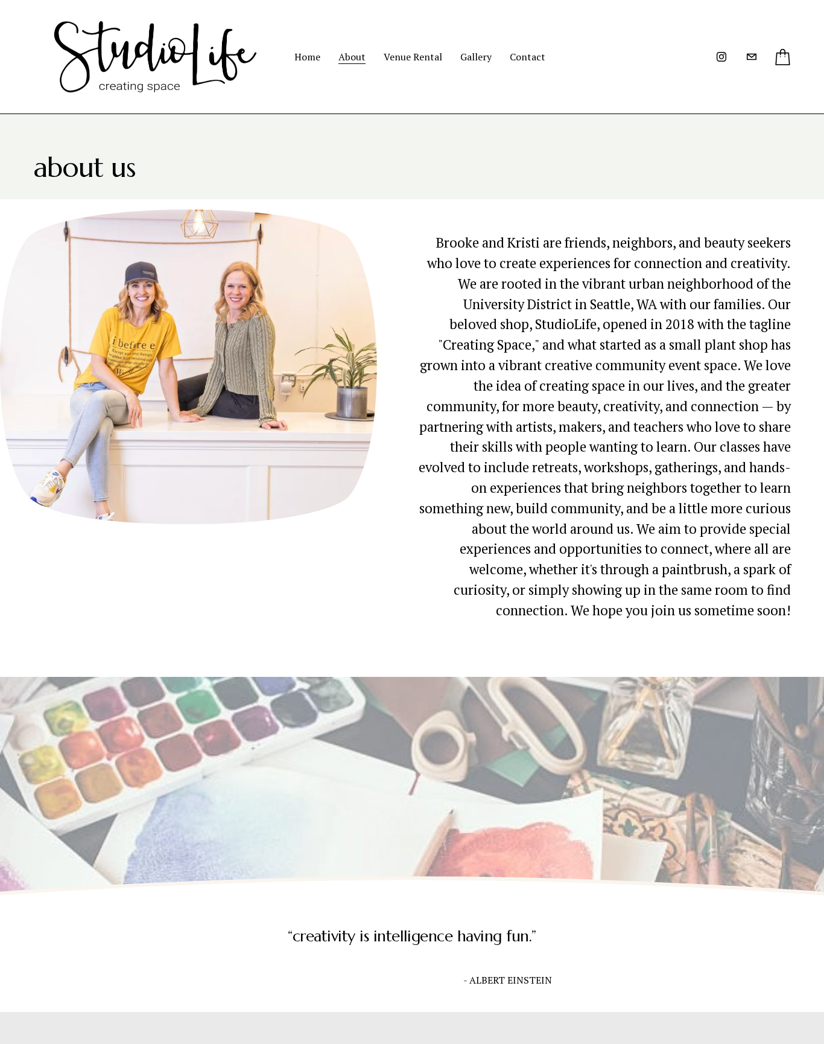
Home (307, 56)
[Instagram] (721, 57)
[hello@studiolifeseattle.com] (752, 57)
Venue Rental (413, 56)
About (352, 56)
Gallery (476, 56)
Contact (527, 56)
